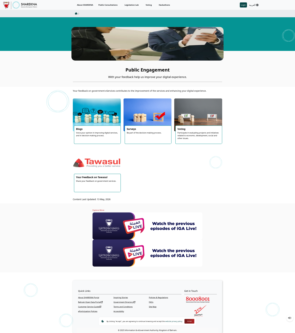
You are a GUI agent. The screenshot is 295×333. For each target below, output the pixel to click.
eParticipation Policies (87, 311)
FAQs (151, 302)
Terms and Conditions (123, 306)
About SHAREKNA (85, 5)
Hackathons (164, 5)
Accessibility (119, 311)
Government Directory (123, 302)
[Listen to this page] (289, 318)
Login (243, 5)
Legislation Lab (132, 5)
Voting (149, 5)
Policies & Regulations (158, 297)
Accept (189, 321)
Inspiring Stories (121, 297)
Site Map (152, 306)
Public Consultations (108, 5)
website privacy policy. (174, 321)
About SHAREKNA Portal (88, 297)
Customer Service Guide (88, 306)
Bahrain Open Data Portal (89, 302)
